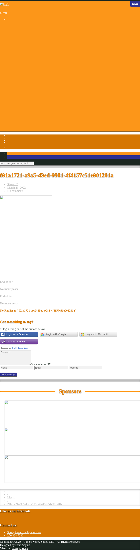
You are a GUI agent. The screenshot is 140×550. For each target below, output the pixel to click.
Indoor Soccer (23, 58)
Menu (3, 12)
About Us (20, 87)
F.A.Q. (19, 97)
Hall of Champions (25, 104)
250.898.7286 (15, 535)
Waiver (19, 120)
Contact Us (21, 91)
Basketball (21, 31)
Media (11, 497)
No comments (15, 190)
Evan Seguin (22, 545)
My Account (22, 127)
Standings (20, 74)
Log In (11, 124)
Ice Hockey (21, 54)
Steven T (12, 184)
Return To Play (23, 114)
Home (10, 25)
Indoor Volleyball (25, 61)
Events (18, 94)
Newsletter (21, 110)
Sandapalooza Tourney (28, 38)
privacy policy (19, 548)
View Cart (20, 130)
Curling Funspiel (24, 41)
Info (9, 84)
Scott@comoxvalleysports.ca (24, 532)
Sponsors (12, 81)
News (18, 107)
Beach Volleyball (24, 35)
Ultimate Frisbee (24, 71)
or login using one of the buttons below (22, 329)
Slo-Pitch (20, 68)
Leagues (12, 28)
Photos (11, 77)
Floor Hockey (23, 51)
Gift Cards (21, 101)
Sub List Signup (24, 117)
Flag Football (22, 48)
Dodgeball (21, 45)
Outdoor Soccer (24, 64)
